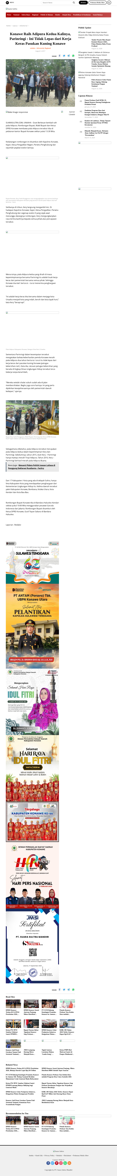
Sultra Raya (26, 15)
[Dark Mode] (109, 2)
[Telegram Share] (68, 56)
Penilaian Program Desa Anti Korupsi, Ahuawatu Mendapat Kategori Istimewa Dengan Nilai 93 (97, 112)
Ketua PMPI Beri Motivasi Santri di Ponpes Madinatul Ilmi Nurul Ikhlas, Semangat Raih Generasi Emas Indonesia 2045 (66, 1052)
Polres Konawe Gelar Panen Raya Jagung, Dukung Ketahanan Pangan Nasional (101, 83)
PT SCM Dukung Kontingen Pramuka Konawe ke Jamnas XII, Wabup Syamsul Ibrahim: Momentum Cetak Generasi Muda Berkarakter (49, 1012)
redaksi (32, 48)
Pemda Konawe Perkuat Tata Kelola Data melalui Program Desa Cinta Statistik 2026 (67, 1012)
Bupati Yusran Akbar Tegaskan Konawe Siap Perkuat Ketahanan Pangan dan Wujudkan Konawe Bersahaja (31, 1032)
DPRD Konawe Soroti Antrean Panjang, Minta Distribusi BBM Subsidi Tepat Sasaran (31, 1012)
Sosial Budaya (98, 15)
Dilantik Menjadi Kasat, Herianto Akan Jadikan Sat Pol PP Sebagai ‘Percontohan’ (96, 133)
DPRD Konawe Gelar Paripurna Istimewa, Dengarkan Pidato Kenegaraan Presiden (49, 1032)
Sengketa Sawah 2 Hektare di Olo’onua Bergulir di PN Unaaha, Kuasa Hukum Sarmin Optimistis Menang (101, 63)
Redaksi (83, 2)
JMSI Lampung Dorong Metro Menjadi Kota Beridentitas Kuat (30, 1052)
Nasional (16, 15)
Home (9, 15)
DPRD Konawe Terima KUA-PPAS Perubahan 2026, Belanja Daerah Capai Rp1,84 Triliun (13, 1012)
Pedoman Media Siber (97, 2)
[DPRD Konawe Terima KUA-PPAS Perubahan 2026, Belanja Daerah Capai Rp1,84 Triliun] (13, 1003)
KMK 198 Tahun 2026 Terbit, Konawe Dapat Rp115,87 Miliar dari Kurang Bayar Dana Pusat (67, 1032)
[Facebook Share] (59, 56)
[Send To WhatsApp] (73, 56)
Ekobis (57, 15)
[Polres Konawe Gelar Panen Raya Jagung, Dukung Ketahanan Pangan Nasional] (94, 75)
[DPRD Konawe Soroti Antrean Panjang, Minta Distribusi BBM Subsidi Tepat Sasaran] (31, 1003)
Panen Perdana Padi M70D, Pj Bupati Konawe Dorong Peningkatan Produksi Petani (97, 102)
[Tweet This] (64, 56)
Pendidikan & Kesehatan (82, 15)
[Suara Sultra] (11, 9)
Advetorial (40, 48)
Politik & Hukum (47, 15)
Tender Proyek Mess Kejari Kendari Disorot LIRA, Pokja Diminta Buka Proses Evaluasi (101, 43)
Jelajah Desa (66, 15)
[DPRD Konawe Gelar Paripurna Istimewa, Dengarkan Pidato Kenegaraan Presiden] (49, 1023)
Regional (35, 15)
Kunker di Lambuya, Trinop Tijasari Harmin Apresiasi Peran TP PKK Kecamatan (97, 123)
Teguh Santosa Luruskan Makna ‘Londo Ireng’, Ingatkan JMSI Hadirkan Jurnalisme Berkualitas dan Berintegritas (49, 1052)
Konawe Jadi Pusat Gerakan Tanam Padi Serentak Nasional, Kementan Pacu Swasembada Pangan (13, 1052)
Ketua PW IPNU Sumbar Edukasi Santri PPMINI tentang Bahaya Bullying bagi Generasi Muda (11, 1032)
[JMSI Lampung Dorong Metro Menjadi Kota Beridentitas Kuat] (31, 1043)
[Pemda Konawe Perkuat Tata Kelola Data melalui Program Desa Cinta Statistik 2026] (67, 1003)
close (60, 1116)
